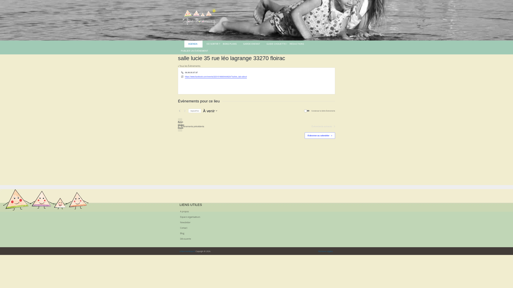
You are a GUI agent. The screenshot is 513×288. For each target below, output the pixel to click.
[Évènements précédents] (179, 110)
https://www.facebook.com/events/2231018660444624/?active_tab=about (216, 76)
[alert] (180, 125)
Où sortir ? (213, 44)
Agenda (192, 44)
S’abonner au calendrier (318, 135)
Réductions (297, 44)
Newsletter (185, 222)
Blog (182, 233)
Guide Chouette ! (277, 44)
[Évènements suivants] (184, 110)
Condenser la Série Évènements (323, 111)
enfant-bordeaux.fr (187, 251)
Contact (183, 227)
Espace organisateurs (190, 216)
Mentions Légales (325, 251)
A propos (184, 211)
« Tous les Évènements (189, 65)
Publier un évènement (194, 51)
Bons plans (230, 44)
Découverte (185, 238)
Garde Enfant (251, 44)
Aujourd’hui (195, 111)
